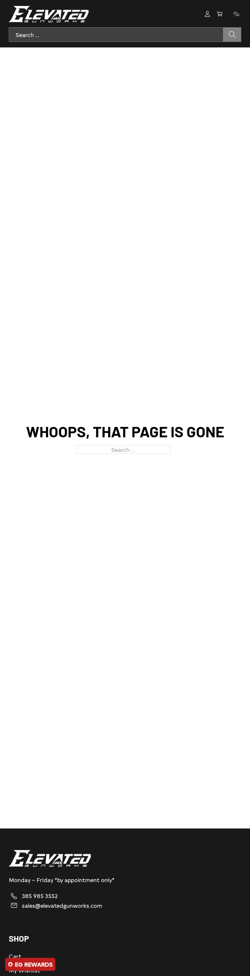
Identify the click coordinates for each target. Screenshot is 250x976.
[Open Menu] (236, 14)
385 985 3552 (40, 896)
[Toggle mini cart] (219, 14)
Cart (15, 956)
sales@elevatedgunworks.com (62, 905)
